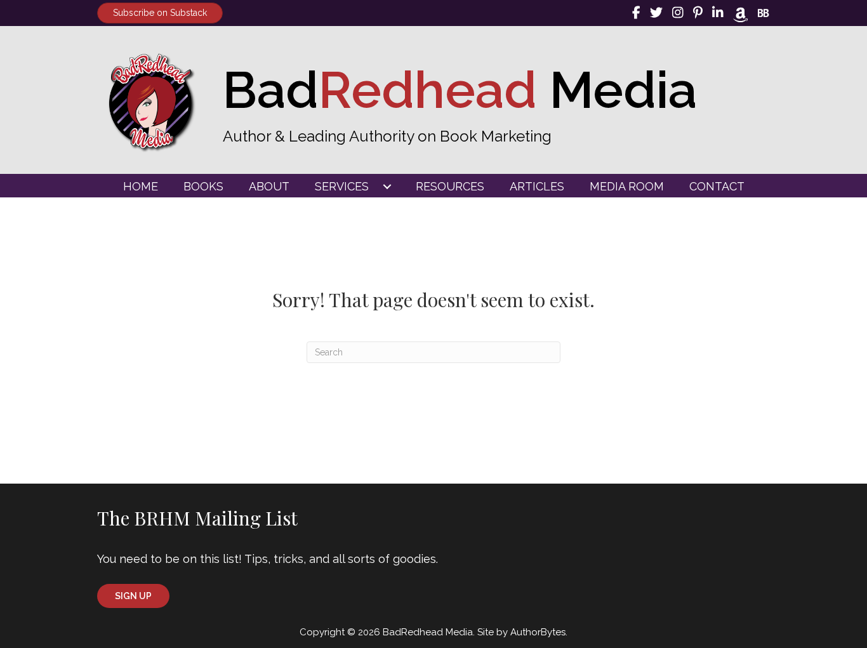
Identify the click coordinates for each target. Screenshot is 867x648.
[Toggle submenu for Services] (387, 186)
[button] (133, 596)
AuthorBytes (538, 632)
